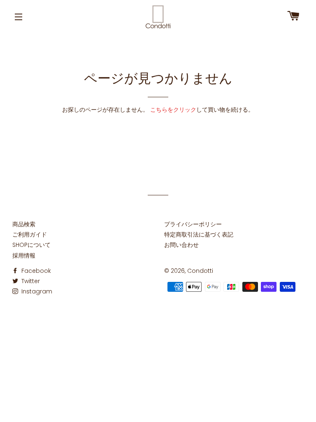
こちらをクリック (173, 110)
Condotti (200, 271)
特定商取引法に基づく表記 (198, 234)
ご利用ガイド (29, 234)
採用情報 (23, 255)
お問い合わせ (181, 245)
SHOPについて (31, 245)
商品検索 (23, 224)
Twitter (30, 281)
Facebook (35, 271)
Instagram (36, 291)
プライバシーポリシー (193, 224)
